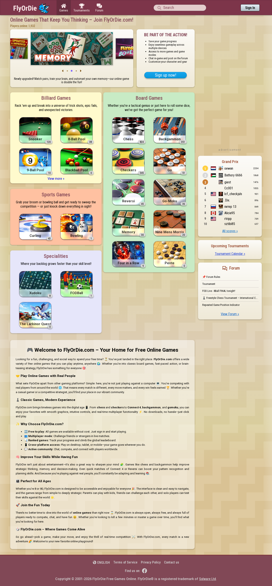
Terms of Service (125, 562)
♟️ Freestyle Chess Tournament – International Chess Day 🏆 (230, 297)
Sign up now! (165, 75)
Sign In (250, 8)
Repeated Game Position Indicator (221, 304)
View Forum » (230, 314)
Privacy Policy (151, 562)
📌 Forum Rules (211, 276)
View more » (56, 179)
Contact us (171, 562)
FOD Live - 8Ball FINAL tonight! (218, 290)
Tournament (208, 283)
